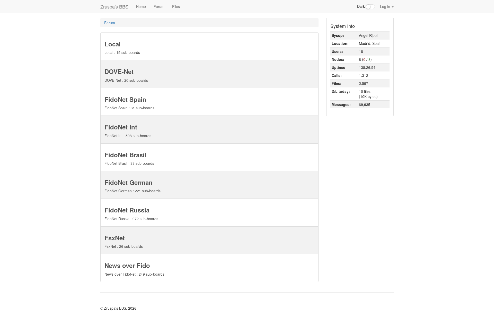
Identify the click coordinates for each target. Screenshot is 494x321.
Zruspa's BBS (114, 6)
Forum (159, 6)
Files (176, 6)
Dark (361, 6)
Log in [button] (385, 6)
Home (141, 6)
